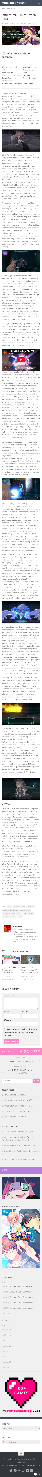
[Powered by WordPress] (12, 1465)
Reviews (11, 8)
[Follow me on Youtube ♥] (35, 1051)
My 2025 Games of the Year (23, 1159)
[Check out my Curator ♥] (24, 1051)
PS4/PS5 (5, 75)
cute (23, 906)
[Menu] (39, 3)
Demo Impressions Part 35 (15, 1095)
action (10, 906)
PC (6, 1340)
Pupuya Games (25, 910)
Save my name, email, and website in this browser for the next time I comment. (20, 1032)
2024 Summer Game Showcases (19, 1297)
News (6, 1320)
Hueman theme (34, 1465)
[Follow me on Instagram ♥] (28, 1051)
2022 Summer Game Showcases (19, 1286)
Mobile (8, 1335)
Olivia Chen (9, 1151)
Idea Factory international (10, 910)
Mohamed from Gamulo (14, 1137)
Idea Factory (30, 906)
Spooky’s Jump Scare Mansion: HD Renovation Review (29, 970)
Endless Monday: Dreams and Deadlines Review (9, 970)
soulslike (14, 917)
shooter (19, 913)
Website (7, 1020)
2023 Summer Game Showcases (19, 1292)
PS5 (3, 8)
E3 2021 (8, 1313)
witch (20, 917)
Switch (12, 75)
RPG (13, 913)
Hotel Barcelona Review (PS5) (22, 1145)
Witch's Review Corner (13, 2)
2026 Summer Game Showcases (19, 1308)
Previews (9, 1346)
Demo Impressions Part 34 (15, 1116)
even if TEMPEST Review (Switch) (18, 1106)
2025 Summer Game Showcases (19, 1302)
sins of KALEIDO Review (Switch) (18, 1100)
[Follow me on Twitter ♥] (21, 1051)
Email (25, 1011)
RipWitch (8, 23)
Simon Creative (28, 913)
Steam (18, 75)
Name (7, 1011)
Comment (9, 996)
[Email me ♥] (39, 1051)
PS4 (7, 1351)
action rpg (17, 906)
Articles (7, 1282)
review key (6, 913)
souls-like (5, 917)
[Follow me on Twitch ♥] (31, 1051)
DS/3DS (8, 1330)
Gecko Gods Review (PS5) (22, 1131)
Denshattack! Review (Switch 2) (17, 1111)
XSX (7, 1367)
